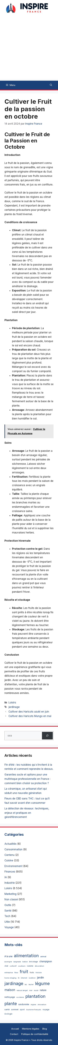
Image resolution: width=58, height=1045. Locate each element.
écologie (8, 1014)
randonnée (23, 1004)
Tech (7, 916)
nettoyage (9, 997)
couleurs (21, 966)
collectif (13, 966)
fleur (16, 972)
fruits (32, 972)
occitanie (20, 997)
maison (9, 990)
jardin (40, 977)
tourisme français (33, 1010)
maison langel (22, 990)
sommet (14, 1009)
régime (33, 1005)
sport (22, 1009)
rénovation (42, 1005)
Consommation (13, 849)
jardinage (14, 706)
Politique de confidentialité (34, 1034)
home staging (10, 978)
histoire (39, 973)
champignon (45, 961)
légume (42, 983)
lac (26, 984)
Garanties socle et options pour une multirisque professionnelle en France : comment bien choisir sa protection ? (27, 779)
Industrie (9, 882)
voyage (46, 1009)
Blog (44, 1028)
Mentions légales (30, 1028)
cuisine (30, 966)
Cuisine (8, 860)
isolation (32, 978)
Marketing (10, 893)
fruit (24, 971)
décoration (39, 966)
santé (7, 1009)
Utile (7, 921)
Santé (7, 910)
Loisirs (12, 702)
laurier (31, 984)
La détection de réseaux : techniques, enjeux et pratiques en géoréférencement (26, 813)
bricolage (33, 961)
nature (43, 990)
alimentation (26, 955)
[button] (51, 85)
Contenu (9, 854)
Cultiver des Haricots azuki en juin (28, 711)
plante (10, 1003)
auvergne (8, 962)
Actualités (10, 843)
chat (6, 966)
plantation (35, 996)
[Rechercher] (47, 735)
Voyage (9, 927)
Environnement (13, 866)
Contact (14, 1034)
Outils (7, 905)
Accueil (15, 1028)
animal (43, 956)
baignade (17, 962)
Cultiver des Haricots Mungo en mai (29, 716)
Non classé (11, 899)
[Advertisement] (29, 50)
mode (36, 990)
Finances (9, 871)
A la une (8, 956)
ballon (25, 962)
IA (5, 877)
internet (24, 978)
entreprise (8, 972)
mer (30, 990)
